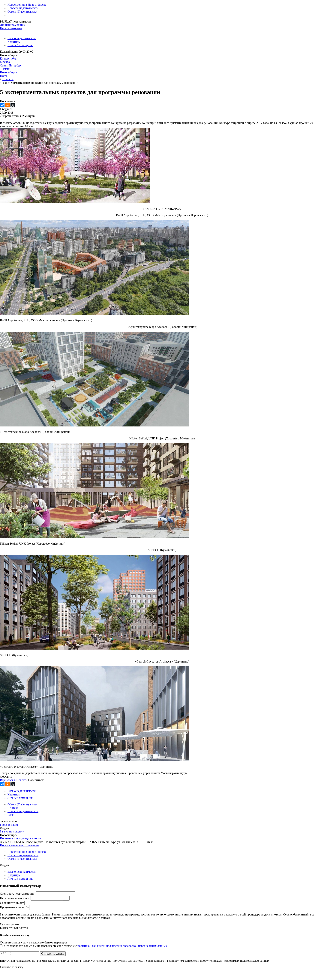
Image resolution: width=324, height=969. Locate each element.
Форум (4, 828)
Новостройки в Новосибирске (27, 4)
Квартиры (14, 41)
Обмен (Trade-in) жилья (22, 11)
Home (3, 75)
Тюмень (5, 68)
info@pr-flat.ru (9, 824)
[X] (12, 105)
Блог (11, 814)
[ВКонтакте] (2, 105)
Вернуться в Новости (13, 780)
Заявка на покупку (12, 831)
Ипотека (13, 807)
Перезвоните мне (11, 28)
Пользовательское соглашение (19, 845)
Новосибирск (8, 72)
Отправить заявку (52, 953)
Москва (5, 61)
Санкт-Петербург (11, 65)
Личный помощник (12, 24)
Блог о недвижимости (22, 38)
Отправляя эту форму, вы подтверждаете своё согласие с (85, 945)
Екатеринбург (9, 58)
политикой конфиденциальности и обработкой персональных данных (122, 945)
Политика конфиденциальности (20, 838)
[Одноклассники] (7, 105)
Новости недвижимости (23, 8)
